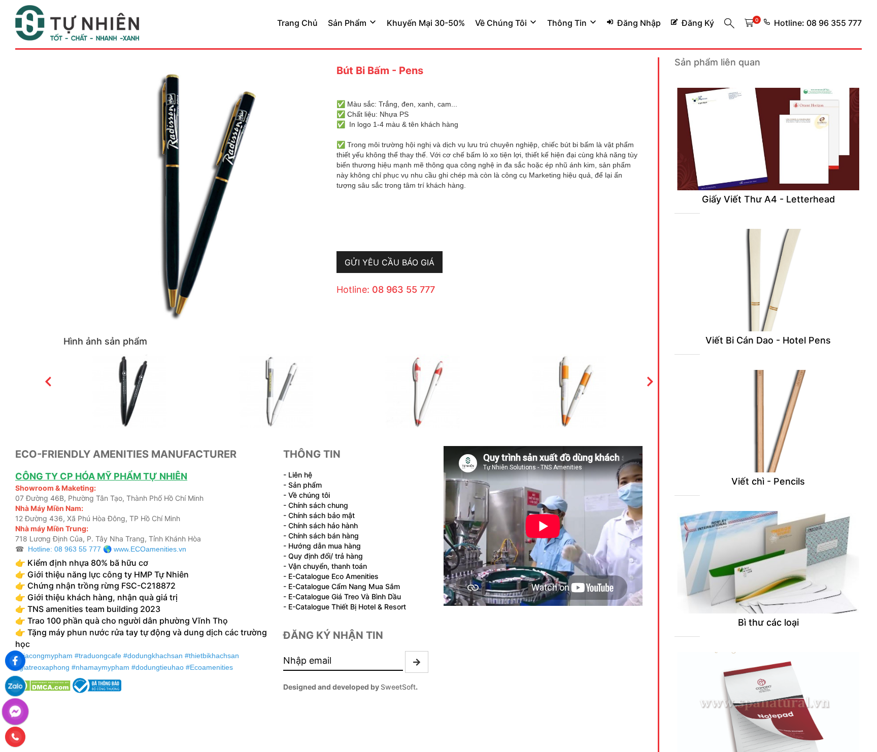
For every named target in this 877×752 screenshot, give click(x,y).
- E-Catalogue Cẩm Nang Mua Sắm (341, 586)
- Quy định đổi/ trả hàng (323, 556)
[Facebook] (15, 660)
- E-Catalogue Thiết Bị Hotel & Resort (344, 606)
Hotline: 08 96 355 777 (818, 23)
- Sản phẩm (302, 485)
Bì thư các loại (768, 622)
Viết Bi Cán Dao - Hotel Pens (768, 340)
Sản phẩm (347, 23)
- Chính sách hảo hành (320, 525)
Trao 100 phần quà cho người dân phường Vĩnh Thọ (127, 621)
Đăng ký (698, 23)
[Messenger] (15, 711)
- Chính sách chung (315, 505)
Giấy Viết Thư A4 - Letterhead (768, 199)
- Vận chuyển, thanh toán (325, 566)
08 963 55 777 (403, 289)
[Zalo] (15, 686)
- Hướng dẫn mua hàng (322, 545)
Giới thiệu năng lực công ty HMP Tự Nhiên (107, 574)
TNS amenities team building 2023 (93, 609)
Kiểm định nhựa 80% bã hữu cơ (88, 563)
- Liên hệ (297, 474)
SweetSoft (398, 686)
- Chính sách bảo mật (319, 515)
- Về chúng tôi (306, 495)
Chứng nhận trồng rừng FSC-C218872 (102, 585)
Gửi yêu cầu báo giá (389, 262)
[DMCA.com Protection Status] (43, 684)
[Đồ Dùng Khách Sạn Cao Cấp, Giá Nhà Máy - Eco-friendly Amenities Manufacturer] (77, 23)
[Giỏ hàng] (749, 22)
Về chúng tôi (501, 23)
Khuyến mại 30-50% (426, 23)
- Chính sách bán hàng (321, 535)
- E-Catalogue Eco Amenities (331, 576)
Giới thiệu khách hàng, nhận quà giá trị (102, 597)
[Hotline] (15, 737)
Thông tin (567, 23)
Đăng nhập (639, 23)
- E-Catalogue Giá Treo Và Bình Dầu (342, 596)
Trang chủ (297, 23)
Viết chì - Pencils (768, 481)
